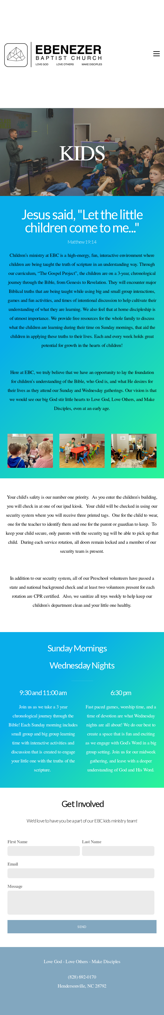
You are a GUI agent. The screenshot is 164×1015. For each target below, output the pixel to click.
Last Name (91, 841)
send (82, 927)
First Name (17, 841)
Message (14, 886)
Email (12, 864)
